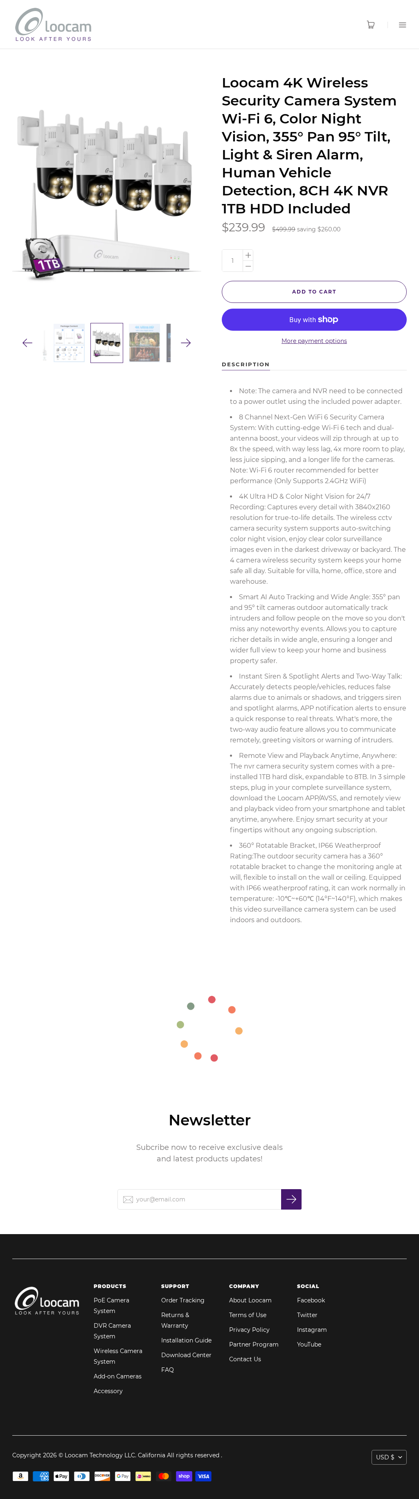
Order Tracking (183, 1300)
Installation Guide (186, 1340)
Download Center (186, 1355)
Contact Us (245, 1359)
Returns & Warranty (175, 1320)
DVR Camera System (112, 1331)
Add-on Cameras (118, 1376)
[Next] (186, 343)
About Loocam (250, 1300)
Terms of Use (247, 1315)
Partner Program (254, 1344)
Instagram (312, 1329)
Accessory (108, 1391)
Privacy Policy (249, 1329)
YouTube (309, 1344)
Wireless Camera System (118, 1356)
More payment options (314, 341)
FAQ (167, 1370)
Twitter (307, 1315)
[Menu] (397, 24)
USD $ (385, 1457)
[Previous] (27, 343)
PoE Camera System (111, 1306)
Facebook (311, 1300)
